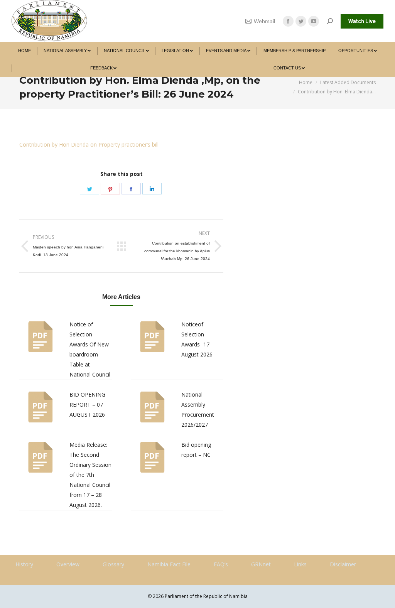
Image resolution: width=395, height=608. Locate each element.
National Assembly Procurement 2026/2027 (197, 409)
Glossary (113, 564)
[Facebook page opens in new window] (288, 21)
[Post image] (40, 336)
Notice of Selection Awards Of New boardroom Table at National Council (89, 349)
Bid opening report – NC (196, 449)
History (24, 564)
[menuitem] (24, 51)
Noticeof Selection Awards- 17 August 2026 (197, 339)
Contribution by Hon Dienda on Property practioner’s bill (89, 144)
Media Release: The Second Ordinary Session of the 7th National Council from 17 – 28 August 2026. (90, 474)
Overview (67, 564)
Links (300, 564)
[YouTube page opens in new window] (313, 21)
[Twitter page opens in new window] (300, 21)
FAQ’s (221, 564)
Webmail (264, 21)
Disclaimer (343, 564)
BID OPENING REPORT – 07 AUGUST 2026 (87, 404)
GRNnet (261, 564)
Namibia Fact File (169, 564)
